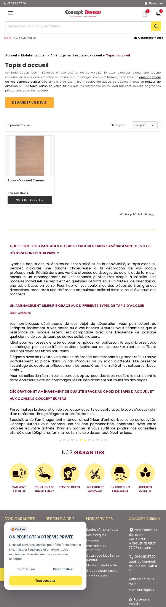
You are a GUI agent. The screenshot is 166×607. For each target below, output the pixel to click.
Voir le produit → (30, 200)
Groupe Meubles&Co (102, 571)
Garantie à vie (96, 576)
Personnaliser (63, 569)
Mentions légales (141, 590)
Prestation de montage (96, 548)
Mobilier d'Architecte (101, 565)
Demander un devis (29, 102)
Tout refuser (26, 569)
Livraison (92, 540)
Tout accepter (45, 580)
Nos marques (96, 535)
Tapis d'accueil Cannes (26, 180)
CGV (132, 584)
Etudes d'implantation (102, 529)
